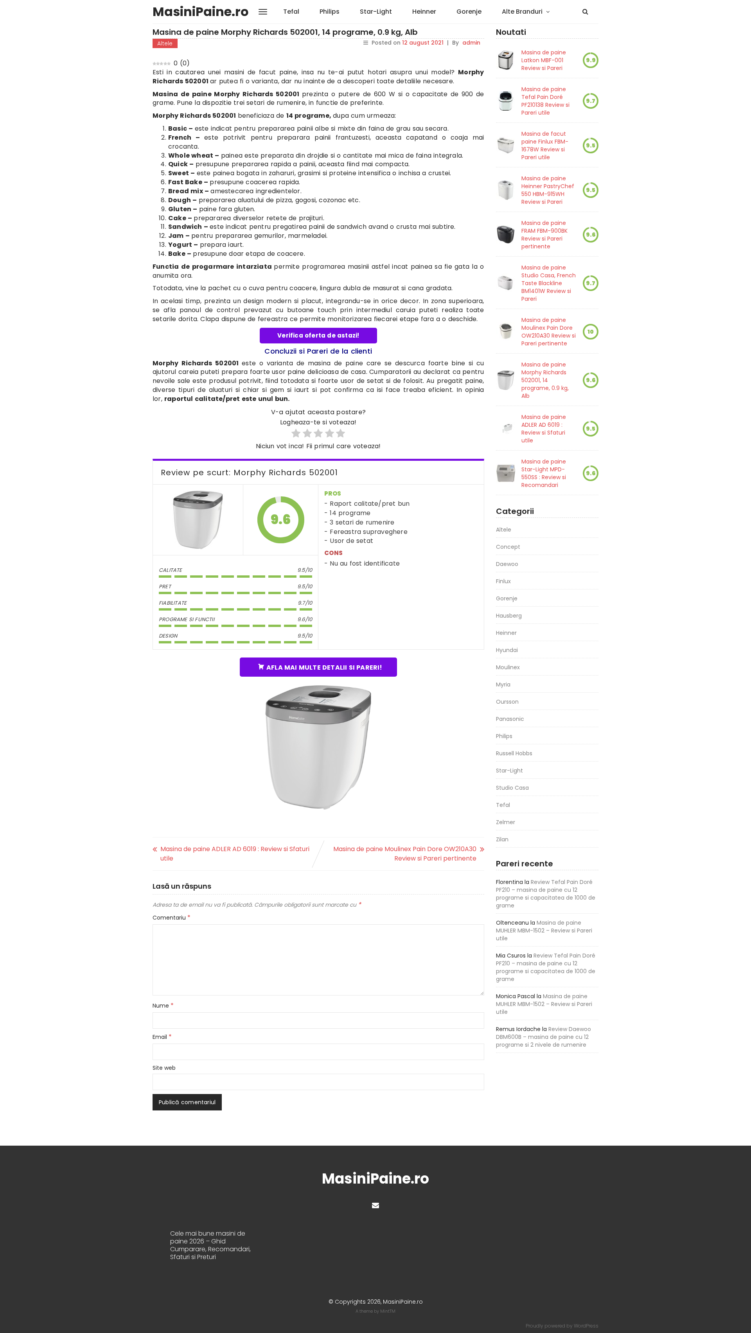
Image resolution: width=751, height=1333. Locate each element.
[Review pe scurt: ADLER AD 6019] (506, 428)
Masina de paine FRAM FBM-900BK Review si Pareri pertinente (544, 234)
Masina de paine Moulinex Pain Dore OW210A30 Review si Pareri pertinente (404, 853)
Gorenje (469, 11)
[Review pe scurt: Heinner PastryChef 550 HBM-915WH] (506, 190)
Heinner (424, 11)
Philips (330, 11)
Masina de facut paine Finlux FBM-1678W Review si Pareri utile (544, 145)
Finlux (503, 581)
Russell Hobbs (514, 753)
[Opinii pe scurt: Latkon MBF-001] (506, 60)
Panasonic (510, 719)
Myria (503, 684)
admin (471, 43)
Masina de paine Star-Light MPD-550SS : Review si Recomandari (543, 473)
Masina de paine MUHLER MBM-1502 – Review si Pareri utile (544, 930)
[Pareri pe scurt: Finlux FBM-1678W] (506, 145)
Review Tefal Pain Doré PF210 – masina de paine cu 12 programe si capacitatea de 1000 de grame (545, 893)
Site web (164, 1068)
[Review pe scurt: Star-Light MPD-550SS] (506, 473)
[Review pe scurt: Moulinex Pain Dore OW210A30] (506, 331)
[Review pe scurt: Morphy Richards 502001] (198, 519)
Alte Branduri (522, 11)
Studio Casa (512, 788)
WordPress (586, 1325)
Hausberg (509, 616)
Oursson (507, 702)
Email (162, 1037)
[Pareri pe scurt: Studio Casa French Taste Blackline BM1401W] (506, 283)
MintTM (387, 1311)
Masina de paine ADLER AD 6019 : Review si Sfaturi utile (234, 853)
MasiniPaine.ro (201, 11)
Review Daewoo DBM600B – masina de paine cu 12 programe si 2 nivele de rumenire (543, 1037)
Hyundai (507, 650)
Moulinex (508, 667)
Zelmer (505, 822)
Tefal (291, 11)
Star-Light (376, 11)
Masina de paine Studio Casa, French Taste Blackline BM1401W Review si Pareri (548, 283)
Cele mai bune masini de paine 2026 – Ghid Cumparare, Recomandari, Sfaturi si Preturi (210, 1245)
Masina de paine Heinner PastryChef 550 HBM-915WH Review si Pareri (547, 190)
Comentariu (171, 917)
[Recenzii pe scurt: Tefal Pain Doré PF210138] (506, 101)
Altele (165, 43)
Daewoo (507, 564)
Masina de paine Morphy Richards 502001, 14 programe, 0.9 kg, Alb (545, 380)
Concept (508, 547)
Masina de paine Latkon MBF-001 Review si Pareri (543, 60)
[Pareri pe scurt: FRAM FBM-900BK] (506, 234)
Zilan (502, 839)
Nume (163, 1005)
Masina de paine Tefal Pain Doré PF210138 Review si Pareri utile (545, 101)
